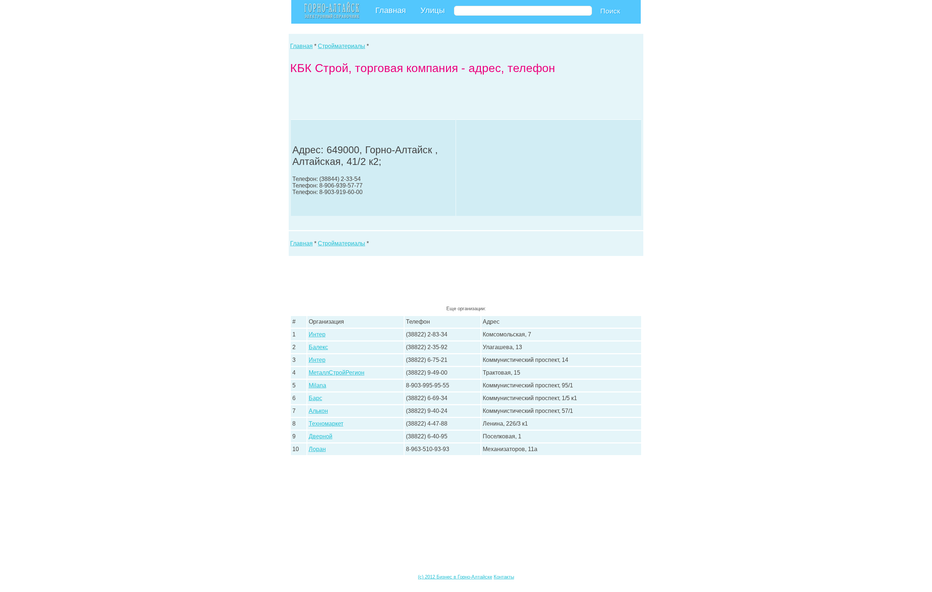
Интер (317, 334)
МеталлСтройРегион (336, 373)
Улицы (432, 10)
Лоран (317, 449)
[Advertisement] (422, 98)
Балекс (318, 347)
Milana (317, 385)
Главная (390, 10)
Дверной (320, 436)
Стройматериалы (341, 46)
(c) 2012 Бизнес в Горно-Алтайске (455, 577)
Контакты (504, 577)
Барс (315, 398)
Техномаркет (326, 424)
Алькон (318, 411)
